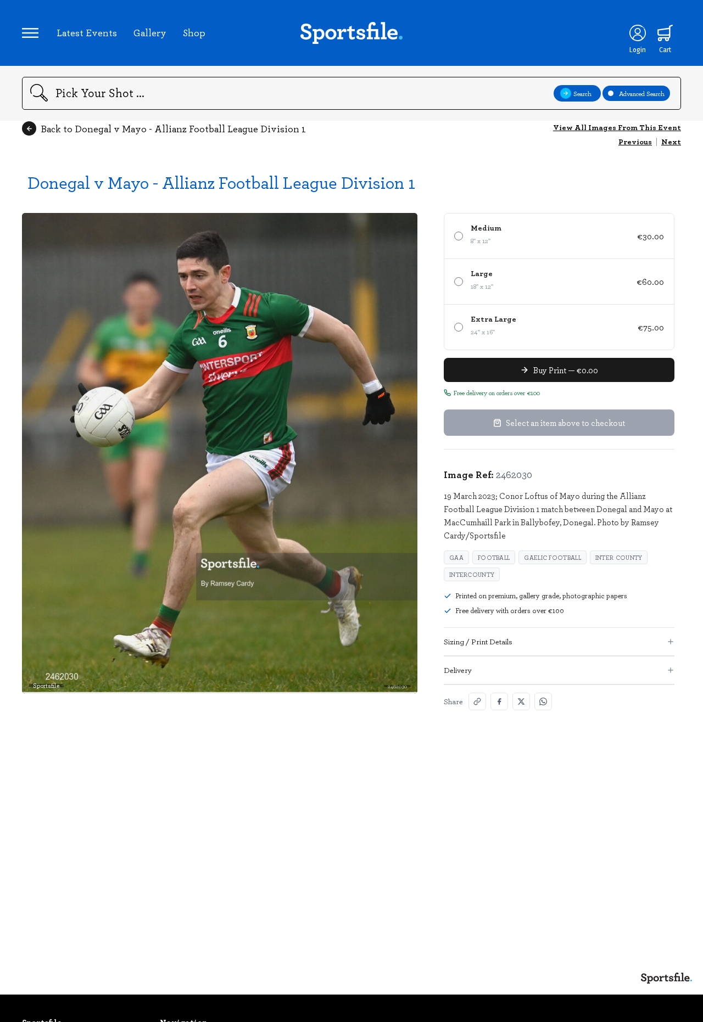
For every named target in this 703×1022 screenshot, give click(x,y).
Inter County (619, 557)
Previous (635, 141)
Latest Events (87, 32)
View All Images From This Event (617, 127)
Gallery (149, 32)
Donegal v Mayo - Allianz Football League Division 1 (221, 182)
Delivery (458, 670)
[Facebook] (499, 701)
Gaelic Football (552, 557)
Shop (194, 32)
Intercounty (471, 574)
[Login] (638, 33)
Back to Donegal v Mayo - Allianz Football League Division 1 (173, 128)
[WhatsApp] (543, 701)
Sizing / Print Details (478, 641)
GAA (456, 557)
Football (494, 557)
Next (671, 141)
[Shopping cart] (665, 33)
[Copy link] (477, 701)
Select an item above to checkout (565, 422)
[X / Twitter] (521, 701)
